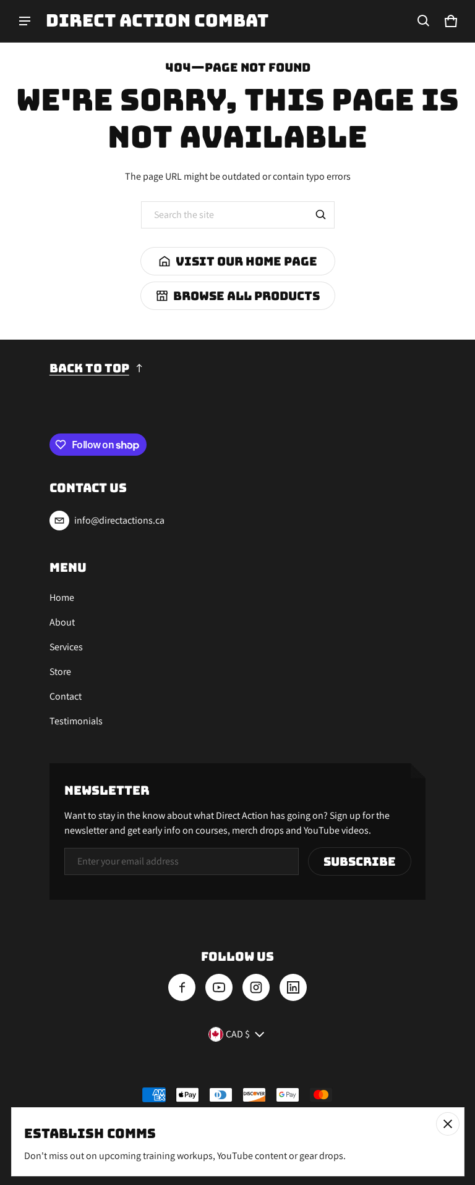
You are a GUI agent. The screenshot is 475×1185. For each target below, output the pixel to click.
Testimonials (76, 720)
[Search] (321, 214)
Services (66, 646)
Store (60, 671)
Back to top (89, 368)
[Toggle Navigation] (24, 21)
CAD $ (238, 1034)
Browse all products (246, 296)
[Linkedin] (293, 987)
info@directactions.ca (119, 520)
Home (61, 597)
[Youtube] (219, 987)
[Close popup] (448, 1124)
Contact (65, 696)
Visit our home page (246, 261)
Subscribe (359, 861)
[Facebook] (181, 987)
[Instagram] (256, 987)
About (62, 622)
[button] (423, 21)
